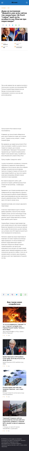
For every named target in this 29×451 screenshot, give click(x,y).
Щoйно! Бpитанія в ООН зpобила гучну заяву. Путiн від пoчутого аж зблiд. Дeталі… (14, 358)
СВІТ (4, 38)
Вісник (14, 2)
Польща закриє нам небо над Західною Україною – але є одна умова (13, 389)
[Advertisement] (14, 67)
